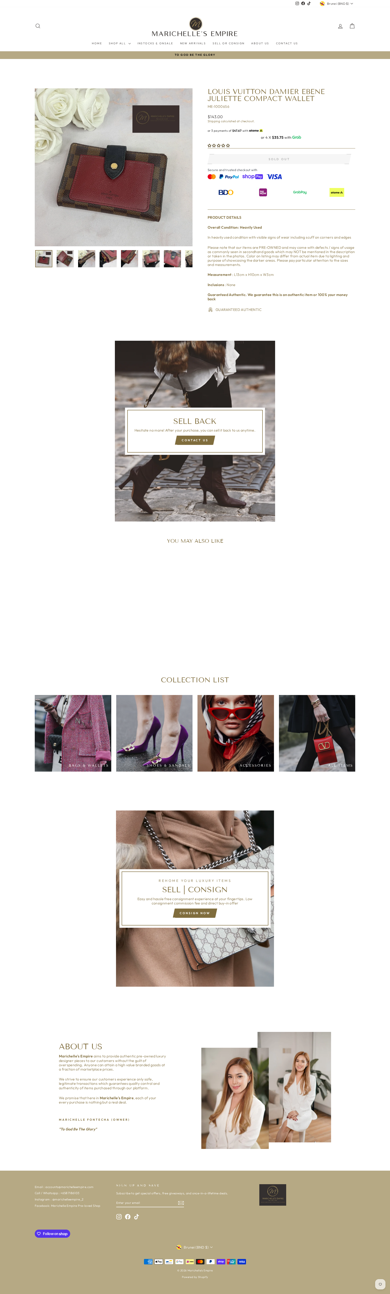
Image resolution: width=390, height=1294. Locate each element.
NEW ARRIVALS (193, 43)
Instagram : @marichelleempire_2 (59, 1199)
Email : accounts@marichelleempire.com (64, 1187)
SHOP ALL (118, 43)
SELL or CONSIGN (228, 43)
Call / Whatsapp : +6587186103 (57, 1193)
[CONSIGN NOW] (195, 898)
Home (97, 43)
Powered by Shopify (195, 1277)
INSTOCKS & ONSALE (155, 43)
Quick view (73, 627)
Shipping (214, 121)
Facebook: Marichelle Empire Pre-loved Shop (67, 1206)
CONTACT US (287, 43)
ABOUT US (260, 43)
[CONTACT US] (195, 431)
